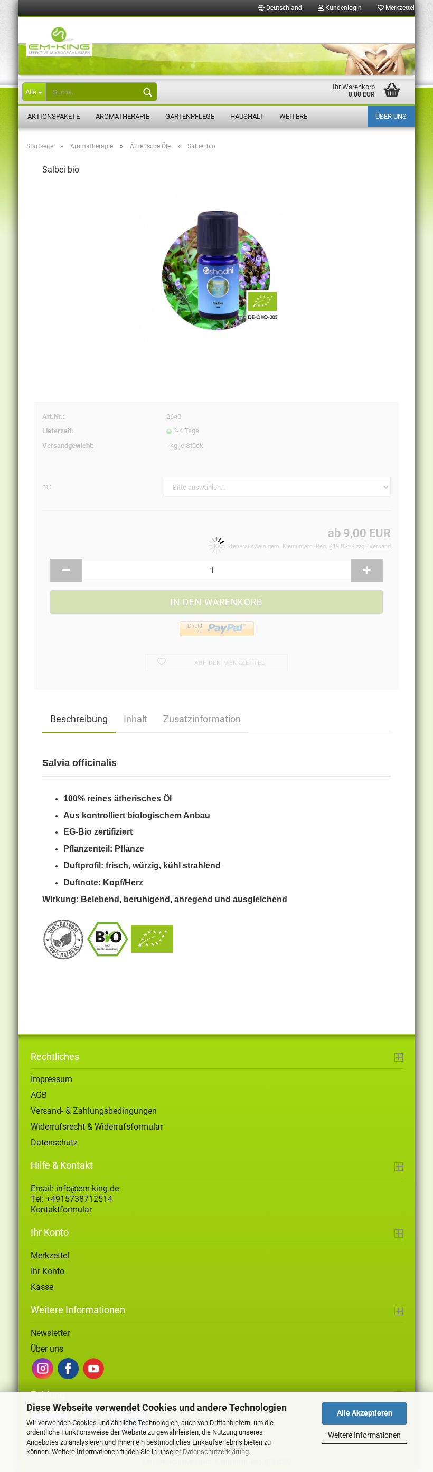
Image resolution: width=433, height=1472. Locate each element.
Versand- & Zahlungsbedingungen (94, 1111)
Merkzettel (399, 8)
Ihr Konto (47, 1271)
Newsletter (50, 1333)
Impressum (51, 1079)
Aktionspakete (53, 116)
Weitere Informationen (364, 1435)
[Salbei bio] (216, 264)
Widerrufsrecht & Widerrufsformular (97, 1127)
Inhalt (135, 718)
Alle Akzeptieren (364, 1413)
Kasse (42, 1287)
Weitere (293, 116)
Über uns (391, 116)
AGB (39, 1095)
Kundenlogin (343, 8)
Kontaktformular (61, 1210)
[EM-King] (216, 47)
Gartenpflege (189, 116)
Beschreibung (79, 718)
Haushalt (246, 116)
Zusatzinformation (202, 718)
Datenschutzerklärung (216, 1452)
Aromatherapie (122, 116)
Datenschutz (54, 1143)
